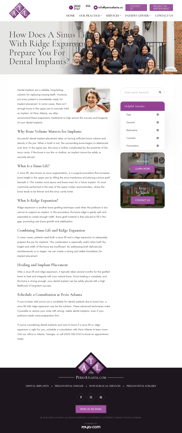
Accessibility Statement (101, 417)
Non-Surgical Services (105, 386)
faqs (128, 115)
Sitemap (137, 417)
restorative (131, 130)
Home (70, 15)
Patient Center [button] (137, 15)
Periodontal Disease (69, 386)
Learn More (142, 168)
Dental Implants (37, 386)
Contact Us (164, 15)
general (130, 122)
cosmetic (131, 138)
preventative (132, 146)
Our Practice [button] (89, 15)
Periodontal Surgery (141, 386)
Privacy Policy (123, 417)
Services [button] (112, 15)
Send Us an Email (91, 409)
